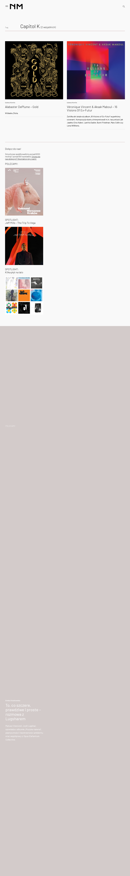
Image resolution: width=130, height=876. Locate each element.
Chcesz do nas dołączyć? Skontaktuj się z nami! (22, 157)
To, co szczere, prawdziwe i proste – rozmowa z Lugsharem (23, 712)
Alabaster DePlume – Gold (21, 107)
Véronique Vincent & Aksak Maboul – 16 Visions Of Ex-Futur (92, 108)
